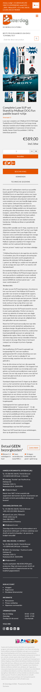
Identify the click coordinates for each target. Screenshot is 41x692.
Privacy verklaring (11, 603)
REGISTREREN (14, 10)
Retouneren (9, 601)
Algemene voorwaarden (13, 605)
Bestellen (20, 156)
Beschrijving (20, 172)
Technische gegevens (20, 182)
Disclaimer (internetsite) (13, 592)
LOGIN (5, 10)
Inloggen (8, 587)
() (37, 5)
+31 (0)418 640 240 (20, 3)
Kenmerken (20, 177)
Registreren (9, 590)
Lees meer (33, 447)
